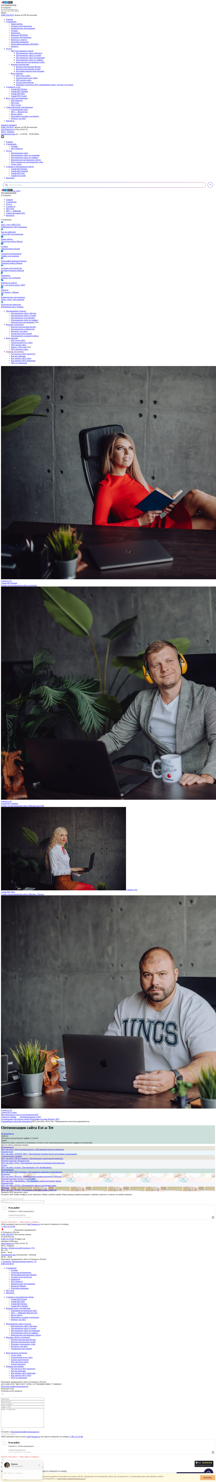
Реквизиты (15, 33)
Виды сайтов (16, 114)
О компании (11, 22)
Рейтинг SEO (53, 1119)
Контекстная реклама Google (28, 69)
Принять (207, 1477)
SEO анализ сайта (23, 80)
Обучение (5, 1188)
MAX (3, 132)
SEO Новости (17, 100)
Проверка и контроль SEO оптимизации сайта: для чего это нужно (44, 85)
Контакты (10, 121)
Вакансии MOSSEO (19, 35)
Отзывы (14, 31)
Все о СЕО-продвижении (17, 98)
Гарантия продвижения (21, 1272)
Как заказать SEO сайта (21, 1375)
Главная (9, 19)
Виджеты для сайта (19, 1346)
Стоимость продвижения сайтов (20, 167)
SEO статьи (16, 105)
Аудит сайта (16, 164)
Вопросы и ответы (19, 40)
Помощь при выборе (15, 352)
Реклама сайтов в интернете (18, 1337)
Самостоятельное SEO (15, 213)
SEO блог (15, 103)
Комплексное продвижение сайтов (26, 160)
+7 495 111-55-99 (8, 1226)
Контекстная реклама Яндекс (28, 67)
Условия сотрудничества (21, 26)
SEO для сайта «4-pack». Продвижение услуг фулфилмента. (26, 1167)
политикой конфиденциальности (71, 1478)
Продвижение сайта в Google (28, 55)
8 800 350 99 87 (7, 15)
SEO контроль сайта (19, 1362)
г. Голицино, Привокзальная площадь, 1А (18, 1261)
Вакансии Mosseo (18, 1286)
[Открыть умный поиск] (210, 185)
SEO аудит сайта (23, 76)
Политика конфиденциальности (14, 1386)
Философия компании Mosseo (23, 1275)
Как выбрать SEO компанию (23, 1373)
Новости (14, 46)
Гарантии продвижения (21, 37)
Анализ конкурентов (25, 82)
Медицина (5, 1174)
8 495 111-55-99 (7, 1239)
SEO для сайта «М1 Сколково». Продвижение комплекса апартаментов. (31, 1172)
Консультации (17, 73)
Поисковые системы (39, 1119)
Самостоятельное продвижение (19, 107)
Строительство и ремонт (11, 1156)
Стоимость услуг (13, 87)
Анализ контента (18, 1364)
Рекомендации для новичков (18, 1308)
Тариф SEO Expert (19, 96)
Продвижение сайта (19, 153)
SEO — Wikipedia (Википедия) (24, 1313)
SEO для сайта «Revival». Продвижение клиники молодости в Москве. (31, 1176)
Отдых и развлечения (26, 1179)
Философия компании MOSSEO (25, 44)
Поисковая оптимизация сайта (24, 1310)
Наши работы (17, 24)
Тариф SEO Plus (18, 94)
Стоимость (10, 206)
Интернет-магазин (9, 1161)
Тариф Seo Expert (18, 176)
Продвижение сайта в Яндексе (29, 53)
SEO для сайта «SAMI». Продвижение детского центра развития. (29, 1190)
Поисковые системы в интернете (25, 116)
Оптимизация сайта (19, 109)
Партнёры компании (20, 42)
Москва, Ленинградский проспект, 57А (18, 1248)
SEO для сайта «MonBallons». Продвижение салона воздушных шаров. (31, 1181)
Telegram (10, 132)
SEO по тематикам (19, 1378)
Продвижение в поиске (16, 311)
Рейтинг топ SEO (18, 118)
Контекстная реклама (20, 64)
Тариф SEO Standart (19, 91)
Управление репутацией (21, 1349)
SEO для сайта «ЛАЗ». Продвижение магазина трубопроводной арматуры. (33, 1163)
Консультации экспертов (16, 1353)
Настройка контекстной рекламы (30, 71)
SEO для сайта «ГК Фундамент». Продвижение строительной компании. (32, 1158)
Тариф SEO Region (19, 89)
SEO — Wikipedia (13, 211)
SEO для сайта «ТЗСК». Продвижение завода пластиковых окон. (28, 1185)
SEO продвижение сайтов (22, 51)
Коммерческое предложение (23, 28)
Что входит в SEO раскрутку (23, 1369)
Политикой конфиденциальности (25, 1432)
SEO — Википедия (19, 112)
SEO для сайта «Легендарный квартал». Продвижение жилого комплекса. (32, 1149)
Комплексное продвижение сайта (30, 62)
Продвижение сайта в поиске (18, 1324)
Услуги (9, 49)
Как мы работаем (18, 1371)
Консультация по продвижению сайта (27, 162)
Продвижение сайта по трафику (29, 60)
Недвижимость (7, 1134)
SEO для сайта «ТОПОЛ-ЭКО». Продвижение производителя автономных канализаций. (39, 1154)
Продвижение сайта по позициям (30, 58)
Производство (7, 1152)
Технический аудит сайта (27, 78)
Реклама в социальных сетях (23, 1344)
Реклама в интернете (15, 324)
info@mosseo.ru (7, 129)
